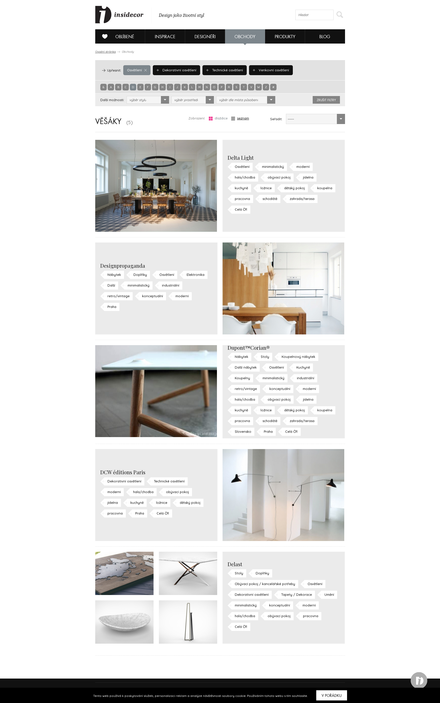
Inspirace (165, 36)
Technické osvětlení (227, 70)
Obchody (245, 36)
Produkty (285, 36)
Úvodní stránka (105, 51)
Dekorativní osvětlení (178, 70)
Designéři (205, 36)
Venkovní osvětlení (273, 70)
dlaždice (221, 118)
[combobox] (148, 100)
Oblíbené (124, 36)
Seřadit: (276, 119)
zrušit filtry (326, 100)
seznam (243, 118)
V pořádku (332, 695)
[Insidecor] (119, 15)
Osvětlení (134, 70)
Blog (324, 36)
